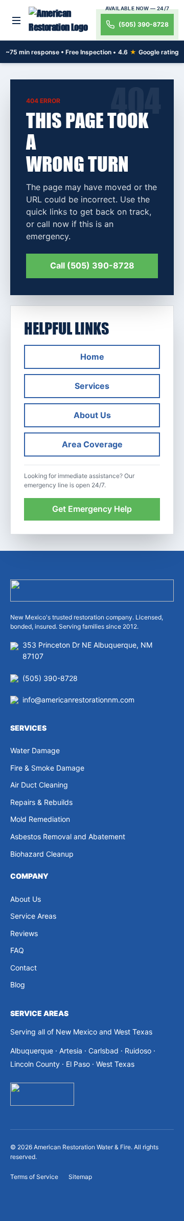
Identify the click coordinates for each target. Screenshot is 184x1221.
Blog (17, 984)
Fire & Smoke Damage (47, 767)
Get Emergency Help (92, 509)
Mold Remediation (40, 819)
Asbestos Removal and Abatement (67, 836)
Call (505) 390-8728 (92, 265)
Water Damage (35, 750)
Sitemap (80, 1177)
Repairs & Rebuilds (41, 802)
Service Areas (33, 916)
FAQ (17, 950)
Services (92, 386)
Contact (23, 967)
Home (92, 356)
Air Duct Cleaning (39, 784)
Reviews (24, 933)
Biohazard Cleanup (42, 854)
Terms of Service (34, 1177)
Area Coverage (92, 444)
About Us (92, 415)
